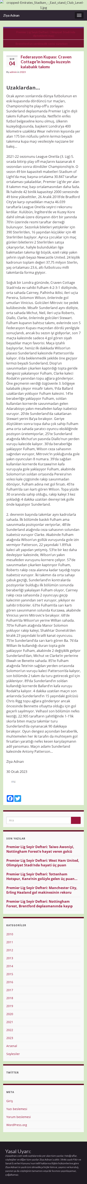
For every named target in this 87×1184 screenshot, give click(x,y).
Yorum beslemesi (18, 1117)
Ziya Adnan (11, 15)
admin (13, 72)
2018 (9, 998)
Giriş (9, 1101)
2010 (9, 934)
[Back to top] (77, 1174)
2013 (9, 958)
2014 (9, 966)
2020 (9, 1014)
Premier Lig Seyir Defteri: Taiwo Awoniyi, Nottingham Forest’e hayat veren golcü (40, 849)
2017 (9, 990)
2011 (9, 942)
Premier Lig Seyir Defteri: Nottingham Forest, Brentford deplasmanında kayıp (39, 903)
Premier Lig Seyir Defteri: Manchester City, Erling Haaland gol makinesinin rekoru (41, 890)
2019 (9, 1006)
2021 (9, 1022)
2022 (9, 1030)
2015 (9, 974)
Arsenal (11, 1046)
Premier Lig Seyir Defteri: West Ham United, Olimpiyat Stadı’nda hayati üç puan (42, 862)
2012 (9, 950)
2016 (9, 982)
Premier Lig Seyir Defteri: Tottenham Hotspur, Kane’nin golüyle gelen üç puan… (41, 876)
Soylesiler (13, 1054)
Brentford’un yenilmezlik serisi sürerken (42, 43)
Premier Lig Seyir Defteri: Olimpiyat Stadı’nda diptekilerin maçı (45, 33)
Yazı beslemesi (16, 1109)
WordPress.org (16, 1125)
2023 (23, 72)
